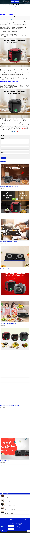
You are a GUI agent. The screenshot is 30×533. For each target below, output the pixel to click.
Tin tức (6, 4)
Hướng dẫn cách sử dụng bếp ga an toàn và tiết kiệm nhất (8, 509)
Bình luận (2, 138)
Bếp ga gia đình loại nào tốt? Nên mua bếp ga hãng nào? (8, 378)
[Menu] (1, 2)
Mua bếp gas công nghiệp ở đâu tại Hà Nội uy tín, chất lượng (8, 497)
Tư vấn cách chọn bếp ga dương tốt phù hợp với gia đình (8, 323)
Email (2, 148)
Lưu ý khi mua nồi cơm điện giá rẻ (6, 18)
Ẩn (16, 16)
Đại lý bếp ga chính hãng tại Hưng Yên (5, 460)
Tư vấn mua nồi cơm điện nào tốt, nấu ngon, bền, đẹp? (8, 487)
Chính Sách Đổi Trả (18, 524)
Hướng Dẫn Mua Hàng (19, 523)
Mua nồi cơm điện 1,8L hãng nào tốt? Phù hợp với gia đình (8, 505)
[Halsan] (15, 1)
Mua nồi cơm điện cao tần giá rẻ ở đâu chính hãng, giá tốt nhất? (9, 405)
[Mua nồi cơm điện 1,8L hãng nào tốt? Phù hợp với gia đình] (2, 504)
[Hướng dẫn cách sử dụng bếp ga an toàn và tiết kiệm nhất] (2, 508)
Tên (2, 145)
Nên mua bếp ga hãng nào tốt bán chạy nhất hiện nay (7, 513)
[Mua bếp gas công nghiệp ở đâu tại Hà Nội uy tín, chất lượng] (2, 496)
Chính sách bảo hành (19, 527)
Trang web (2, 152)
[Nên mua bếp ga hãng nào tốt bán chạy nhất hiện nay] (2, 512)
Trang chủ (2, 4)
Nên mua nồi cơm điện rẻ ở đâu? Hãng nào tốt (6, 501)
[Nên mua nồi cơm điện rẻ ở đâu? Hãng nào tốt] (2, 500)
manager (7, 8)
